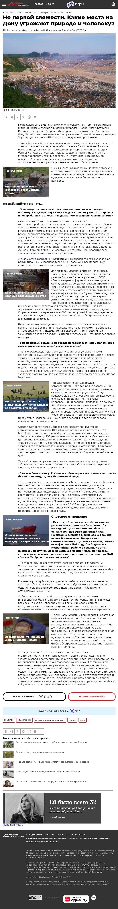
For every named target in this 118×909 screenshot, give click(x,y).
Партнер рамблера (52, 898)
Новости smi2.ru (13, 824)
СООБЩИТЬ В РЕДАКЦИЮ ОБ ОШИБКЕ (43, 842)
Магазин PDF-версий (75, 835)
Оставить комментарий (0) (92, 697)
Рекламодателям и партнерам (95, 838)
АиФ (24, 110)
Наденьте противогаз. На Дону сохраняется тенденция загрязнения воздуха (52, 762)
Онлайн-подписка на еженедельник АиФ (46, 838)
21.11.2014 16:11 (9, 12)
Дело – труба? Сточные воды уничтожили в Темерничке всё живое (48, 772)
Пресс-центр (57, 835)
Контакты (73, 838)
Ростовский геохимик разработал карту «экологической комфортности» (51, 781)
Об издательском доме (37, 835)
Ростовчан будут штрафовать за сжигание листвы (40, 752)
